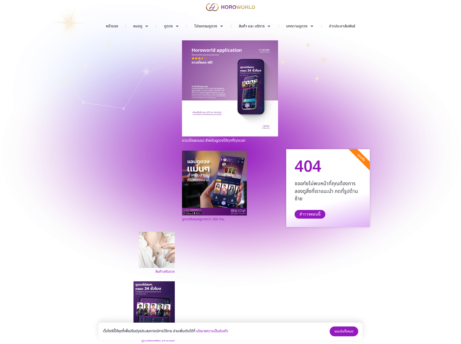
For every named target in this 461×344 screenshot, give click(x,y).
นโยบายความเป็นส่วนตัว (212, 331)
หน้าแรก (112, 26)
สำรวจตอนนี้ (310, 214)
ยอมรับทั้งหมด (343, 331)
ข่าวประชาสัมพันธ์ (342, 26)
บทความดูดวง (297, 26)
